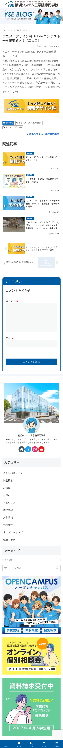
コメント (12, 300)
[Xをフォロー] (28, 449)
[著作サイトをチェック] (22, 449)
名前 (10, 338)
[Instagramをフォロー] (35, 449)
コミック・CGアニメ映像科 (30, 123)
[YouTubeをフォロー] (41, 449)
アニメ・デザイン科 (14, 127)
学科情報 (9, 123)
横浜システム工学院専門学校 (31, 435)
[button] (57, 568)
